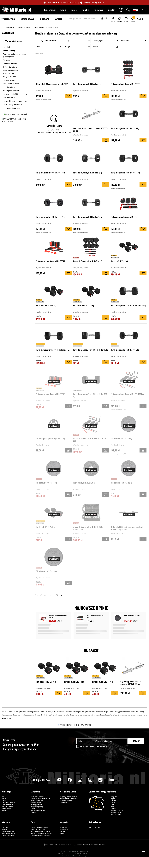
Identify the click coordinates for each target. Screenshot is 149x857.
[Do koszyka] (68, 96)
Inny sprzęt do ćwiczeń (12, 108)
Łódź (112, 805)
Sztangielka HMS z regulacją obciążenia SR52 (52, 84)
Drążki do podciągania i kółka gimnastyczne (14, 55)
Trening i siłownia (39, 27)
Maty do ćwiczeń (9, 77)
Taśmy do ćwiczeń (10, 67)
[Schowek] (119, 19)
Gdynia (113, 799)
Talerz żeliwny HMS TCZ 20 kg (121, 438)
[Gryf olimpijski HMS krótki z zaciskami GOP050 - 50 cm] (133, 668)
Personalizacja (98, 9)
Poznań (113, 806)
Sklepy (122, 8)
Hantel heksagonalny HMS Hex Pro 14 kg (125, 172)
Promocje (74, 9)
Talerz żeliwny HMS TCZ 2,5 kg (121, 482)
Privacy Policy (66, 856)
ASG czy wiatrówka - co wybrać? (41, 831)
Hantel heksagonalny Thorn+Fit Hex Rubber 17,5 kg (53, 351)
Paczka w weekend (37, 800)
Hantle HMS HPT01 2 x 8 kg (120, 261)
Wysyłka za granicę (37, 806)
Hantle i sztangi (9, 51)
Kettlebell (6, 47)
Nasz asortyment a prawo (9, 833)
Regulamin (5, 827)
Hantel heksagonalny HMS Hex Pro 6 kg (125, 350)
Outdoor (20, 27)
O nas (3, 797)
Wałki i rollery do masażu (12, 105)
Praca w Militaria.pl (7, 806)
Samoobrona (64, 829)
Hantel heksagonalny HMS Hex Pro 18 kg (50, 172)
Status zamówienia (37, 802)
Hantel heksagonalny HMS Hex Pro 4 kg (87, 84)
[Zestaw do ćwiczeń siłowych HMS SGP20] (81, 618)
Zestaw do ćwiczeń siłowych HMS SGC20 (50, 394)
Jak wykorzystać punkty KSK (69, 799)
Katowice (113, 800)
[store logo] (16, 10)
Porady (33, 822)
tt (97, 779)
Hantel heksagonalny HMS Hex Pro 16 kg (87, 172)
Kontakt (4, 800)
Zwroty (33, 808)
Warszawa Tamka (116, 812)
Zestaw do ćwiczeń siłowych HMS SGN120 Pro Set (89, 439)
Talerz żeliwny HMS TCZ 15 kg (46, 482)
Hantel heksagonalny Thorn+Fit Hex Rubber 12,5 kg (90, 395)
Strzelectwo (63, 827)
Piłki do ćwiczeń (9, 98)
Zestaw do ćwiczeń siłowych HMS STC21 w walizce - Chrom (88, 528)
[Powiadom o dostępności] (68, 406)
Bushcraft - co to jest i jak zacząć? (41, 833)
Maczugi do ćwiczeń (11, 91)
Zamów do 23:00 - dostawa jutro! (41, 799)
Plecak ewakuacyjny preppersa (40, 835)
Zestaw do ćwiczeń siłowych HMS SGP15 (87, 261)
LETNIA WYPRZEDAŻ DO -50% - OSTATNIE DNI (61, 2)
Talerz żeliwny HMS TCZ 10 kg (46, 571)
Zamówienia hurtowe (8, 802)
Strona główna (9, 27)
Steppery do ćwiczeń (11, 84)
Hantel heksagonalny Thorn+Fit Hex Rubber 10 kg (90, 350)
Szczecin (113, 808)
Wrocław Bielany (116, 814)
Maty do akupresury (10, 80)
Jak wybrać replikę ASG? (38, 829)
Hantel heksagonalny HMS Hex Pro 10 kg (87, 217)
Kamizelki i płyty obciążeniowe (15, 101)
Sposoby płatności (36, 805)
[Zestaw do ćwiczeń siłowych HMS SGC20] (43, 618)
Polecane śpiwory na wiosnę (39, 827)
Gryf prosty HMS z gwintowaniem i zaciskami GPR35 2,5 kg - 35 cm (127, 528)
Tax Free (33, 812)
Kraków (113, 802)
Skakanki (6, 60)
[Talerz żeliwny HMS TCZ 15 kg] (118, 618)
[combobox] (88, 18)
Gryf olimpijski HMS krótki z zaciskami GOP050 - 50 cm (90, 129)
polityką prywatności (100, 746)
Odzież (62, 833)
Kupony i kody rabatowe (9, 835)
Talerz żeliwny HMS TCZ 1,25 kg (84, 482)
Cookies (4, 829)
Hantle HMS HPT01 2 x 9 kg (46, 305)
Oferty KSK (111, 9)
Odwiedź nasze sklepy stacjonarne (102, 791)
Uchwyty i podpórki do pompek (15, 94)
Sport (28, 27)
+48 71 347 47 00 (94, 827)
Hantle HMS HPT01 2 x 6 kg (46, 527)
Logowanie (63, 802)
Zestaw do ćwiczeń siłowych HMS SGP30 (125, 84)
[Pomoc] (128, 10)
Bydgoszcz (114, 797)
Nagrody (4, 810)
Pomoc (4, 799)
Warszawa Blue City (117, 810)
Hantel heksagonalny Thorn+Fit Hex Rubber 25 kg (128, 305)
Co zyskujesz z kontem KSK (68, 797)
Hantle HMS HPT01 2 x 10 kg (83, 305)
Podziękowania (6, 808)
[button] (144, 10)
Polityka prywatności (8, 831)
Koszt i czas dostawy (37, 797)
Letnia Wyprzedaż (50, 9)
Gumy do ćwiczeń (10, 64)
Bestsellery (85, 9)
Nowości (63, 9)
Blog (110, 779)
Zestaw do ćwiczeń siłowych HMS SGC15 (50, 261)
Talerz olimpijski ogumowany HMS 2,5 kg (50, 438)
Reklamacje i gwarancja (38, 810)
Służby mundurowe (7, 805)
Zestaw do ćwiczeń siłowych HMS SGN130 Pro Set (127, 395)
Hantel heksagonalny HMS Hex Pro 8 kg (125, 128)
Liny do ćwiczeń (9, 87)
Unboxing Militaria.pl (66, 800)
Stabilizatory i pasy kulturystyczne (10, 72)
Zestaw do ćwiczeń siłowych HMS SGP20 (125, 217)
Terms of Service (78, 856)
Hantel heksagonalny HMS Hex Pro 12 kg (50, 217)
